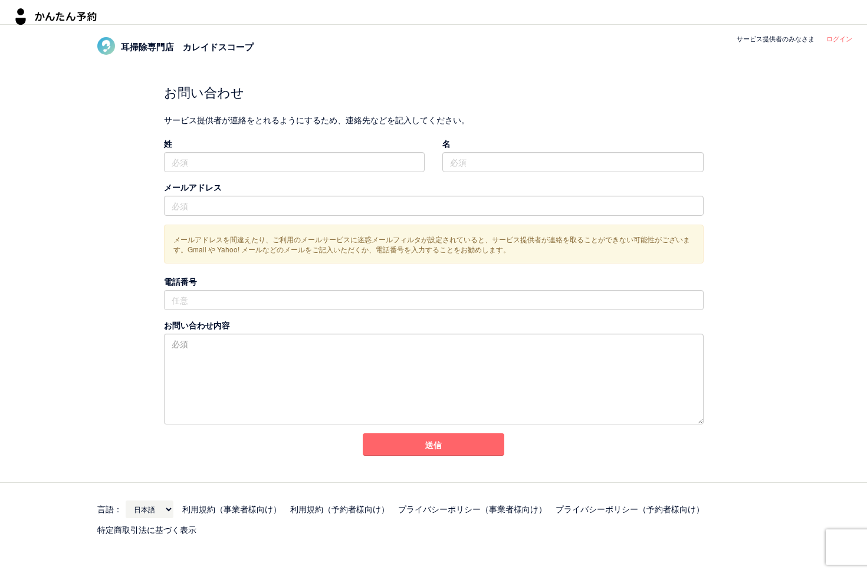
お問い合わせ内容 (197, 325)
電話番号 (180, 281)
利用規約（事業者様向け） (231, 509)
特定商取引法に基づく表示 (146, 529)
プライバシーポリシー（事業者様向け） (472, 509)
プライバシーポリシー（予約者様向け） (630, 509)
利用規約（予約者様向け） (339, 509)
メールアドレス (193, 187)
